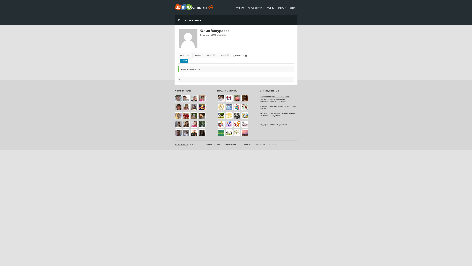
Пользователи (255, 8)
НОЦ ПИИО (179, 144)
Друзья (210, 55)
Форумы (247, 144)
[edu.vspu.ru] (194, 7)
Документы (239, 55)
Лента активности (232, 144)
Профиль (198, 55)
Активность (185, 55)
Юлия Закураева (214, 30)
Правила (272, 144)
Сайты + (282, 8)
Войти (293, 8)
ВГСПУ (185, 144)
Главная (240, 8)
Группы (270, 8)
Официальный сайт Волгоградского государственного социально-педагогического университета (275, 99)
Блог (218, 144)
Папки (184, 60)
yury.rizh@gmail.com (278, 124)
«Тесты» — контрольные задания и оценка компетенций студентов (278, 114)
